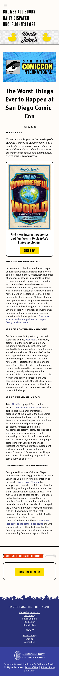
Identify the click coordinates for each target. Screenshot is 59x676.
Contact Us (29, 642)
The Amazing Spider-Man (27, 407)
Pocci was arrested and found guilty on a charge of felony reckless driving (27, 319)
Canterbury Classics (29, 612)
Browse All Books (19, 11)
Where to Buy (29, 636)
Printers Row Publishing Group (29, 607)
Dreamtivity (29, 615)
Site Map (30, 671)
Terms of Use (31, 667)
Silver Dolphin (29, 619)
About (30, 630)
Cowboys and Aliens (28, 482)
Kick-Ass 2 (31, 339)
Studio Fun (29, 622)
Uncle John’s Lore (19, 23)
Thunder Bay (29, 625)
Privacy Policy (48, 667)
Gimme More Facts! (29, 571)
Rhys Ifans (17, 404)
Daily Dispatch (16, 17)
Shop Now (29, 250)
